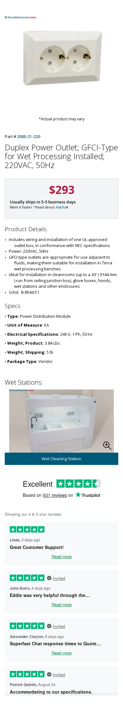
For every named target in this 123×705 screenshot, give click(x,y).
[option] (61, 427)
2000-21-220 (28, 136)
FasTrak (62, 207)
